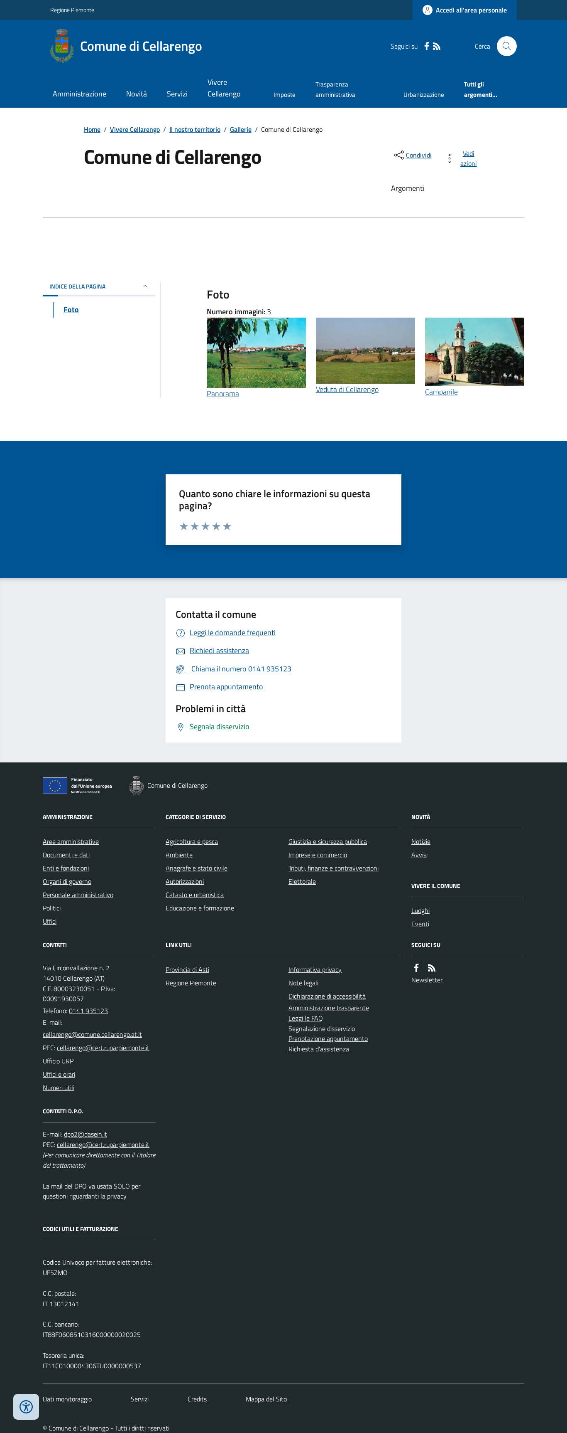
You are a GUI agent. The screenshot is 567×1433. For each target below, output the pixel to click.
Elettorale (302, 881)
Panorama (223, 393)
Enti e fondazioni (66, 868)
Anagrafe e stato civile (196, 868)
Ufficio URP (58, 1061)
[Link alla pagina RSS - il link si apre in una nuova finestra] (437, 46)
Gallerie (241, 129)
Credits (197, 1399)
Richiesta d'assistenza (318, 1049)
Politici (52, 908)
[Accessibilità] (26, 1406)
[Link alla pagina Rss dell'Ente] (432, 968)
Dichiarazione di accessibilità (327, 996)
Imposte (285, 94)
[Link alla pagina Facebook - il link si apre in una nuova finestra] (427, 46)
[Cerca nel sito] (503, 46)
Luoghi (420, 910)
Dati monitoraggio (67, 1399)
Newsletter (426, 980)
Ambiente (179, 855)
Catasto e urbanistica (195, 895)
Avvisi (419, 855)
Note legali (303, 983)
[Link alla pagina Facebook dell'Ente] (416, 968)
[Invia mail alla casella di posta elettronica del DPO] (85, 1134)
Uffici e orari (59, 1074)
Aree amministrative (71, 841)
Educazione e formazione (200, 908)
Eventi (420, 924)
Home (92, 129)
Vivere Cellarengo (224, 87)
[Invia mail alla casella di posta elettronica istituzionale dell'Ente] (92, 1034)
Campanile (441, 391)
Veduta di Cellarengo (347, 389)
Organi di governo (67, 881)
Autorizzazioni (185, 881)
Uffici (49, 921)
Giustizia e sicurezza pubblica (327, 841)
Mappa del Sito (266, 1399)
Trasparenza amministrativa (335, 89)
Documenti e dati (66, 855)
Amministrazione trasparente (328, 1008)
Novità (136, 93)
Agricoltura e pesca (192, 841)
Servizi (177, 93)
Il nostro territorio (194, 129)
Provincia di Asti (187, 969)
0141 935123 (88, 1011)
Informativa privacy (315, 969)
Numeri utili (58, 1088)
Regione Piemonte (72, 9)
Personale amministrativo (78, 895)
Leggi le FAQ (305, 1018)
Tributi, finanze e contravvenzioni (333, 868)
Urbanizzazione (423, 94)
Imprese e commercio (317, 855)
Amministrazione (79, 93)
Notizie (420, 841)
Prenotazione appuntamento (328, 1038)
